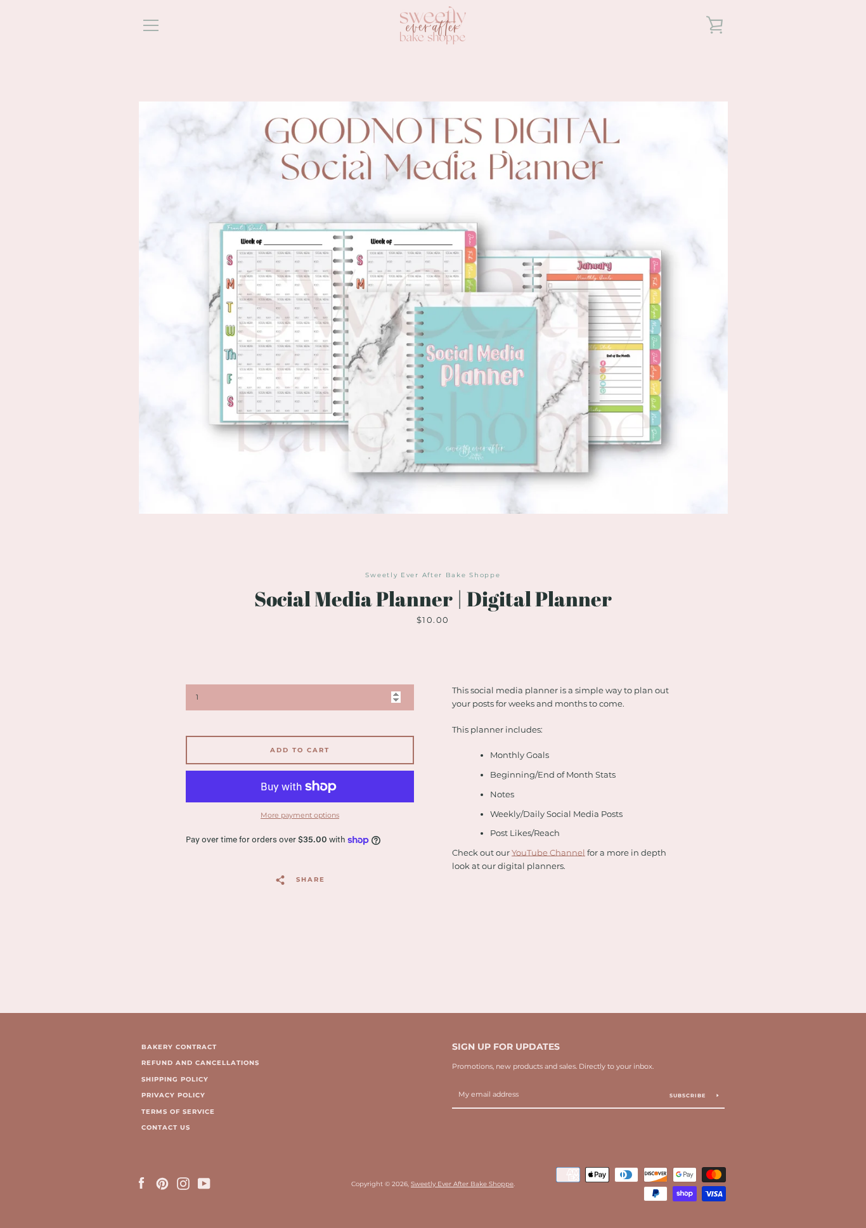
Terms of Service (178, 1111)
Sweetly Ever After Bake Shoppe (462, 1184)
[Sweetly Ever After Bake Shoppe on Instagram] (183, 1183)
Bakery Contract (179, 1046)
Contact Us (165, 1127)
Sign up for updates (506, 1046)
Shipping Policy (175, 1079)
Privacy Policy (173, 1095)
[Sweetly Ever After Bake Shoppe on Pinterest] (162, 1183)
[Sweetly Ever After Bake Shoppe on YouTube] (204, 1183)
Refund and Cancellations (200, 1062)
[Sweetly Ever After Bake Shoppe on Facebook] (141, 1183)
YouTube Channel (548, 853)
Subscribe (688, 1095)
